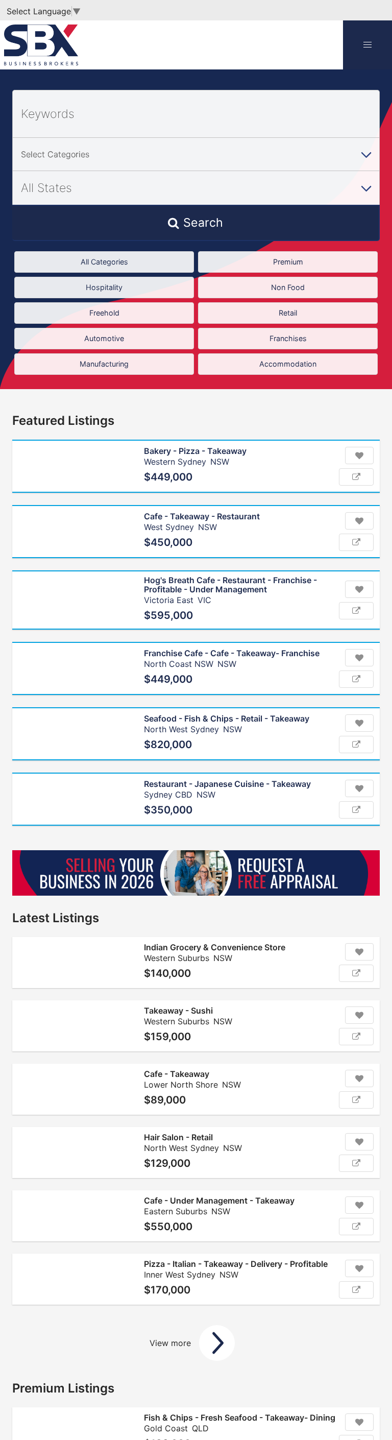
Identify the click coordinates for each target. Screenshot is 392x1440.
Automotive (104, 338)
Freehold (104, 312)
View (356, 477)
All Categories (104, 261)
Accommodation (287, 363)
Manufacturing (104, 363)
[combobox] (196, 154)
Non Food (288, 287)
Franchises (288, 338)
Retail (288, 312)
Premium (288, 261)
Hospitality (104, 287)
